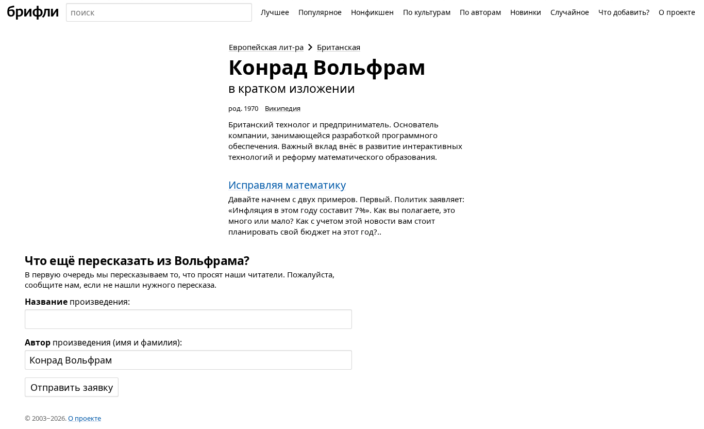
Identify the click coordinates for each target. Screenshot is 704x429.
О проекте (677, 12)
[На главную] (33, 12)
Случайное (569, 12)
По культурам (426, 12)
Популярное (320, 12)
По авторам (480, 12)
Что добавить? (623, 12)
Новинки (525, 12)
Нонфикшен (372, 12)
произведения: (77, 301)
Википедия (282, 108)
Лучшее (275, 12)
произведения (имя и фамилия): (103, 342)
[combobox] (159, 12)
